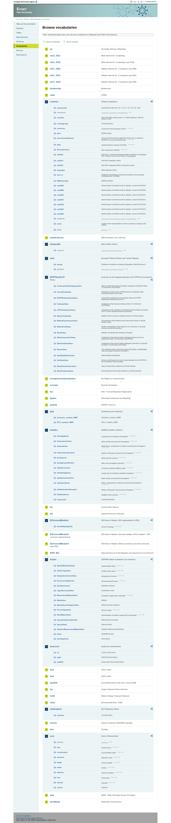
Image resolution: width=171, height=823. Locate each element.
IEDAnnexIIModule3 (59, 534)
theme (59, 634)
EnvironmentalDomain (65, 581)
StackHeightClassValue (66, 355)
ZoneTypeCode (62, 639)
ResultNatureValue (64, 615)
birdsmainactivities (64, 441)
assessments (62, 108)
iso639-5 (60, 165)
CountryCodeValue (64, 292)
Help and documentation (26, 24)
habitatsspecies (63, 494)
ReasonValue (62, 349)
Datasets (19, 28)
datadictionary (57, 238)
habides (54, 430)
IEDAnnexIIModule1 (59, 520)
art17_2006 (55, 69)
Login (134, 1)
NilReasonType (62, 181)
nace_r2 (60, 175)
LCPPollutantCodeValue (66, 310)
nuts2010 (60, 195)
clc (58, 653)
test (51, 729)
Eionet (26, 19)
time (58, 778)
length (59, 762)
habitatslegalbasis (64, 473)
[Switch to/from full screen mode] (142, 1)
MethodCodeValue (64, 327)
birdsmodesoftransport (66, 453)
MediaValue (61, 600)
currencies (61, 128)
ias (51, 507)
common (54, 102)
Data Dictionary (35, 19)
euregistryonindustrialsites (62, 379)
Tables (18, 33)
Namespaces (21, 55)
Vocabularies (21, 46)
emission (60, 757)
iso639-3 (60, 161)
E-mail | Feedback (23, 816)
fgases (53, 398)
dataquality (55, 244)
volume (60, 788)
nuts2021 (60, 209)
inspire (53, 559)
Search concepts (72, 42)
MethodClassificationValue (67, 321)
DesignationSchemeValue (67, 576)
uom (52, 736)
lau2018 (53, 683)
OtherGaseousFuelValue (66, 337)
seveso (53, 723)
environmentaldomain (65, 138)
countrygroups (62, 124)
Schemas (20, 41)
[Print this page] (139, 1)
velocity (60, 783)
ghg (52, 411)
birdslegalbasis (63, 436)
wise (52, 795)
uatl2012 (60, 662)
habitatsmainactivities (65, 478)
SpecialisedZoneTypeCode (67, 620)
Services (19, 50)
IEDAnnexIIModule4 (59, 544)
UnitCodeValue (62, 360)
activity (59, 264)
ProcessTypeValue (64, 610)
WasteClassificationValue (66, 366)
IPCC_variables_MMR (65, 422)
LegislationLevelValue (65, 591)
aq (51, 49)
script (59, 224)
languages (61, 170)
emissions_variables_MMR (67, 418)
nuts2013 (60, 200)
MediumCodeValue (64, 316)
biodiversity (55, 88)
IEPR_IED (54, 553)
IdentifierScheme (63, 586)
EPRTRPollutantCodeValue (67, 298)
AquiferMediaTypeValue (66, 566)
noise (52, 703)
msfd (52, 696)
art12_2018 (55, 62)
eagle (59, 657)
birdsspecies (62, 458)
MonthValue (61, 333)
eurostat (54, 385)
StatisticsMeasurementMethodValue (70, 629)
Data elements (22, 37)
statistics (60, 772)
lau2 (52, 676)
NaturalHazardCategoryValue (68, 605)
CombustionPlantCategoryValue (69, 286)
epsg (59, 145)
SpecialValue (62, 625)
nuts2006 (60, 190)
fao (51, 392)
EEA (26, 1)
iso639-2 (60, 155)
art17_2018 (55, 82)
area (58, 747)
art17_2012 (55, 75)
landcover (54, 646)
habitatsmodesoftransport (67, 489)
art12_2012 (55, 56)
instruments (61, 500)
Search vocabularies (53, 42)
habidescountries (63, 468)
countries (60, 118)
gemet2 (53, 405)
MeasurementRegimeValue (67, 595)
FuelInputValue (62, 304)
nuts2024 (60, 214)
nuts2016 (60, 204)
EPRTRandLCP (57, 277)
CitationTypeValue (64, 571)
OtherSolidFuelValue (65, 343)
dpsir (59, 133)
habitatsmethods (63, 483)
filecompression (63, 150)
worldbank (55, 802)
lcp (51, 689)
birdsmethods (62, 446)
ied (51, 514)
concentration (62, 752)
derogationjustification (65, 463)
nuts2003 (60, 186)
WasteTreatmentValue (65, 371)
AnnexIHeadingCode (65, 526)
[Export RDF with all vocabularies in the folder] (151, 101)
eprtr (52, 258)
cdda (52, 95)
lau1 (52, 670)
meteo (59, 767)
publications (56, 709)
